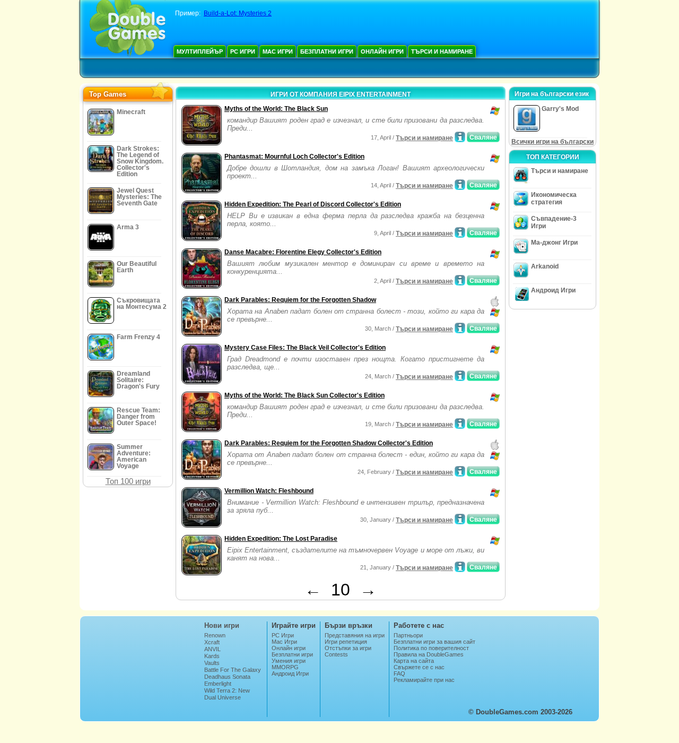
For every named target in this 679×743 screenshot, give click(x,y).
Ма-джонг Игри (554, 242)
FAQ (399, 673)
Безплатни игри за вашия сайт (434, 641)
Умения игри (289, 661)
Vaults (212, 663)
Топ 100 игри (128, 481)
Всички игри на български (552, 141)
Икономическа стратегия (554, 198)
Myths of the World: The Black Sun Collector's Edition (304, 395)
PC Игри (242, 51)
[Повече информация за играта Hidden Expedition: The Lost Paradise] (460, 566)
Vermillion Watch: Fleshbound (269, 491)
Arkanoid (545, 266)
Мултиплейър (200, 51)
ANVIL (212, 649)
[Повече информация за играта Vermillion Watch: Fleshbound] (460, 519)
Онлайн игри (382, 51)
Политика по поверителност (431, 648)
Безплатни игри (326, 51)
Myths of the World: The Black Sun (276, 109)
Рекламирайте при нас (424, 680)
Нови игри (221, 625)
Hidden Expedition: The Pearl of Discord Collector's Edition (312, 204)
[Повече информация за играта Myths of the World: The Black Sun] (460, 137)
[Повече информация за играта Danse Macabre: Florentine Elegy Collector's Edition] (460, 280)
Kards (212, 656)
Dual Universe (222, 697)
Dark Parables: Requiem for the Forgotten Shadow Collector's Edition (328, 443)
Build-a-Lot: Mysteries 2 (238, 13)
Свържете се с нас (419, 667)
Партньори (408, 635)
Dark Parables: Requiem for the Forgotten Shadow (300, 300)
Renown (214, 635)
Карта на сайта (414, 661)
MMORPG (285, 667)
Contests (336, 654)
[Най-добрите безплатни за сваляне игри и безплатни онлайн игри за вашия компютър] (128, 29)
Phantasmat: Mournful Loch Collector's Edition (294, 156)
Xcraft (212, 642)
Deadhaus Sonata (227, 676)
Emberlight (217, 683)
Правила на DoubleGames (429, 654)
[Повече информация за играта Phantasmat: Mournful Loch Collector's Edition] (460, 184)
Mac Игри (278, 51)
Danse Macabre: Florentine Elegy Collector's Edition (302, 252)
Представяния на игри (355, 635)
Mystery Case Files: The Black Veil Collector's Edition (305, 347)
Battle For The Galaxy (232, 670)
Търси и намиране (442, 51)
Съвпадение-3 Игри (554, 222)
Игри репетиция (346, 641)
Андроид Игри (553, 290)
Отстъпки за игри (348, 648)
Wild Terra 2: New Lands (227, 693)
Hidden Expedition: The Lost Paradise (280, 538)
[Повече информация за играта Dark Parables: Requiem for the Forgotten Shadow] (460, 328)
